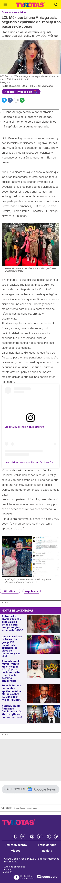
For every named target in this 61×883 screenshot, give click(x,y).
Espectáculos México (14, 12)
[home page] (30, 4)
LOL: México (10, 591)
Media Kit (7, 872)
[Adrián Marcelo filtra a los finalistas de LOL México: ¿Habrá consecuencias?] (43, 714)
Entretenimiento (16, 845)
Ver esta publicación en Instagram (24, 426)
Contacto (7, 869)
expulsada (31, 591)
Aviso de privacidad (14, 866)
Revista (47, 850)
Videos (15, 850)
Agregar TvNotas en (18, 91)
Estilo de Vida (47, 845)
